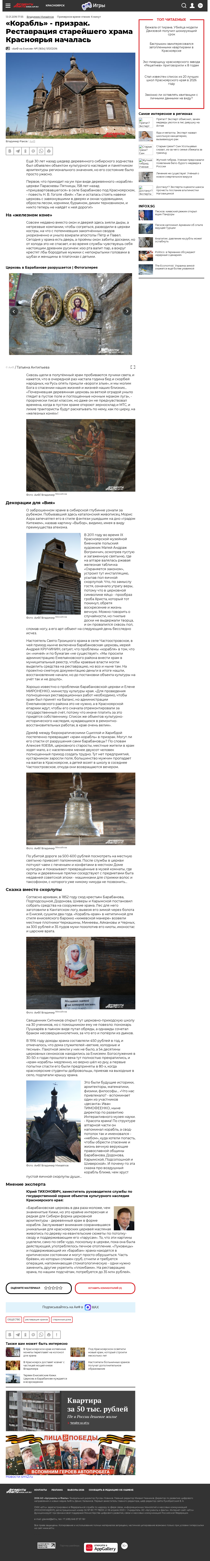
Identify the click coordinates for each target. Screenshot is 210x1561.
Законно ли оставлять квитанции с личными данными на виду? (171, 96)
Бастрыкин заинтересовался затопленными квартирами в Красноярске (171, 47)
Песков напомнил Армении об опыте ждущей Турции (179, 226)
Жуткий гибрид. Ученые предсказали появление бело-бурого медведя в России (180, 163)
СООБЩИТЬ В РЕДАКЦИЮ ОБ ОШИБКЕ (111, 1490)
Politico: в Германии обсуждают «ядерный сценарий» (175, 254)
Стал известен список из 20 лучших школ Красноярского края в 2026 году (172, 80)
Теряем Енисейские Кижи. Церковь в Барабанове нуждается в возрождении (45, 1378)
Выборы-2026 (75, 1490)
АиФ (32, 141)
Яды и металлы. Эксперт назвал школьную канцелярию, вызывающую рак (176, 136)
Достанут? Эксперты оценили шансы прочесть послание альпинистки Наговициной (180, 190)
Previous (14, 311)
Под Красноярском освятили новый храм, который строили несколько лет (107, 1352)
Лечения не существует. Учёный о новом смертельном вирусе (177, 175)
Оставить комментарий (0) (105, 1288)
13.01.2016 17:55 (14, 16)
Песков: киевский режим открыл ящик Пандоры (176, 213)
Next (127, 311)
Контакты (40, 1490)
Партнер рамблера (69, 1545)
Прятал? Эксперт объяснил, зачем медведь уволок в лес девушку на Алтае (178, 122)
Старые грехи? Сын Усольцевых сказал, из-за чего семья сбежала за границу (179, 149)
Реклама (57, 1490)
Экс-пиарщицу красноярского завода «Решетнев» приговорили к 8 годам (171, 63)
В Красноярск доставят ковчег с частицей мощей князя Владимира (44, 1365)
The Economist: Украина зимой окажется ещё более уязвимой (174, 267)
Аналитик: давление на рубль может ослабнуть (178, 240)
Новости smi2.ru (19, 1477)
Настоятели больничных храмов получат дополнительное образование (109, 1365)
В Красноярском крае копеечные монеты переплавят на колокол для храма (44, 1352)
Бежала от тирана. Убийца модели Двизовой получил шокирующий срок (171, 31)
